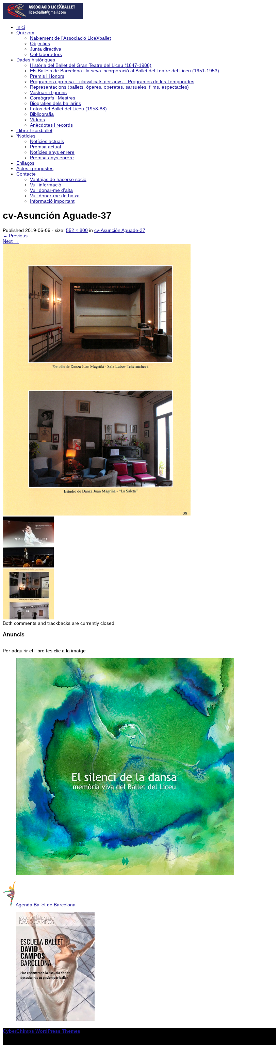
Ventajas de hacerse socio (58, 179)
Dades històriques (35, 59)
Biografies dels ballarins (55, 103)
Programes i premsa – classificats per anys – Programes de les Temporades (112, 81)
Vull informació (45, 184)
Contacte (26, 174)
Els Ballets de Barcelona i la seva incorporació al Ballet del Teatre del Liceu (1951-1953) (124, 70)
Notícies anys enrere (52, 152)
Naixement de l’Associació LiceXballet (70, 38)
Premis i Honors (47, 76)
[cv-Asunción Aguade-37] (97, 514)
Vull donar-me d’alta (51, 190)
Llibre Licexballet (34, 130)
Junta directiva (45, 49)
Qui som (25, 32)
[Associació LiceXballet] (43, 17)
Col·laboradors (46, 54)
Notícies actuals (47, 141)
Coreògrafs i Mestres (52, 98)
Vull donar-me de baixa (55, 195)
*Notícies (25, 136)
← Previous (15, 235)
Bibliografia (42, 114)
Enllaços (25, 163)
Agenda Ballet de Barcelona (46, 904)
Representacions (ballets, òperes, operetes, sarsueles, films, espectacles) (109, 87)
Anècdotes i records (51, 125)
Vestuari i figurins (48, 92)
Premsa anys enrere (52, 157)
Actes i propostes (34, 168)
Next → (11, 241)
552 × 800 (77, 230)
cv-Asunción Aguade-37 (119, 230)
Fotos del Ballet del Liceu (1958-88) (68, 108)
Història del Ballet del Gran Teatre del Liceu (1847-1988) (90, 65)
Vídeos (37, 119)
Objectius (40, 43)
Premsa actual (45, 146)
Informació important (52, 201)
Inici (20, 27)
